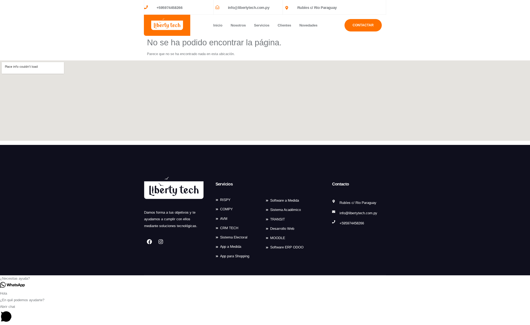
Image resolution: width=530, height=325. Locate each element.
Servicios (261, 25)
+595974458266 (170, 8)
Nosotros (238, 25)
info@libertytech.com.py (249, 8)
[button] (265, 278)
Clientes (284, 25)
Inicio (217, 25)
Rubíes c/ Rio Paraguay (317, 8)
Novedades (308, 25)
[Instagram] (160, 241)
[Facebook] (149, 241)
